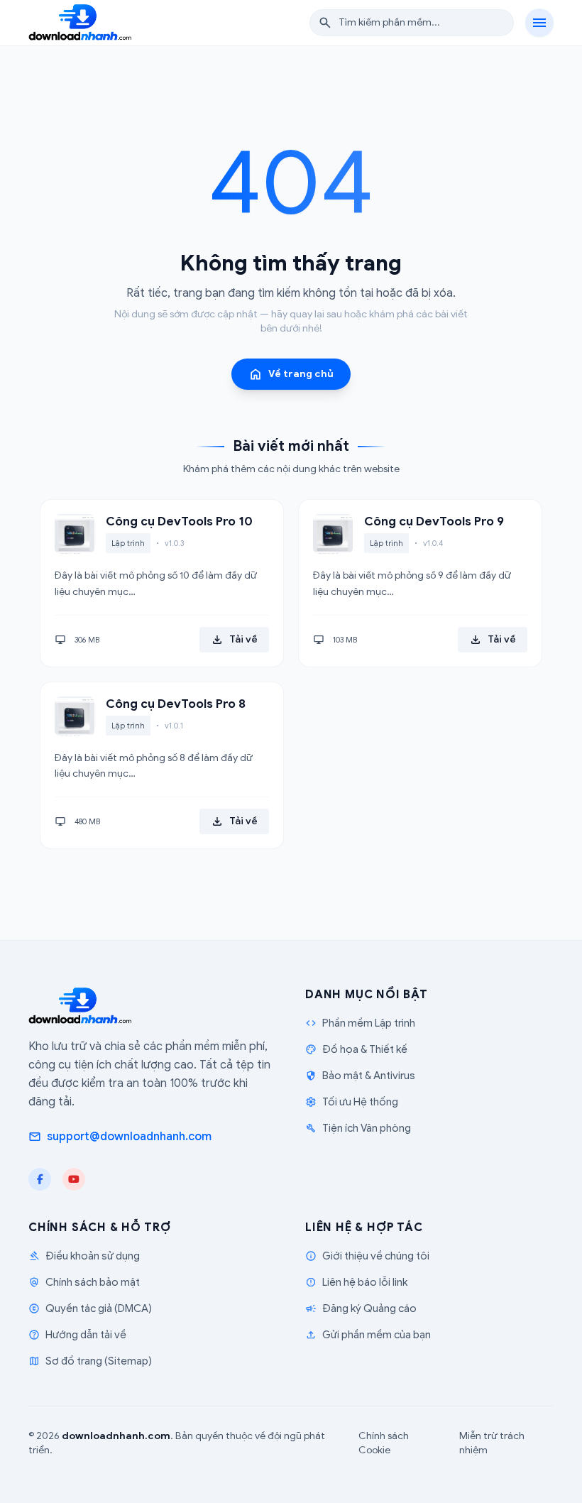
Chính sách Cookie (383, 1443)
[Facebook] (39, 1179)
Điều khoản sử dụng (84, 1256)
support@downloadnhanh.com (120, 1136)
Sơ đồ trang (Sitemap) (90, 1361)
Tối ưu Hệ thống (351, 1102)
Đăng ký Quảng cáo (361, 1308)
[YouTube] (73, 1179)
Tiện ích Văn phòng (358, 1128)
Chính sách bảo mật (84, 1282)
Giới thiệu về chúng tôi (367, 1256)
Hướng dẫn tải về (77, 1335)
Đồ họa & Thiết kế (356, 1049)
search (325, 23)
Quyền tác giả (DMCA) (90, 1308)
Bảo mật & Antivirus (360, 1076)
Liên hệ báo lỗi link (356, 1282)
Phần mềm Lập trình (360, 1023)
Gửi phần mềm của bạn (368, 1335)
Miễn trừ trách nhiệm (492, 1443)
